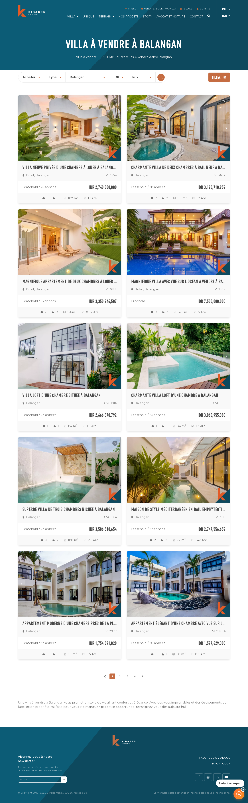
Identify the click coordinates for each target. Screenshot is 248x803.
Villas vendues (219, 757)
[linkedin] (217, 777)
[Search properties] (208, 16)
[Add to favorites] (114, 101)
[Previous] (105, 676)
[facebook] (199, 777)
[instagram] (208, 777)
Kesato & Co (80, 792)
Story (147, 16)
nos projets (128, 16)
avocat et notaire (171, 16)
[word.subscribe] (63, 779)
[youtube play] (226, 777)
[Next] (142, 676)
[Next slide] (117, 127)
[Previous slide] (21, 127)
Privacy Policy (219, 763)
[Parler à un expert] (238, 793)
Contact (196, 16)
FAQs (203, 757)
